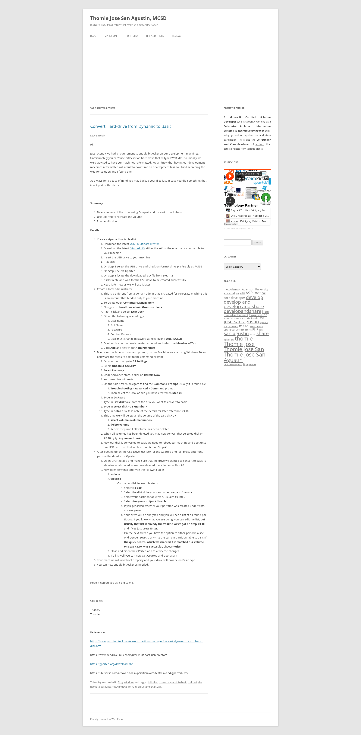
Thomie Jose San (244, 349)
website (252, 364)
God (264, 315)
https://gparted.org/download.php (111, 664)
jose (261, 318)
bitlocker (153, 682)
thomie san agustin (233, 364)
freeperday (255, 315)
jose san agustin (241, 321)
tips (245, 364)
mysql (259, 326)
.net (226, 289)
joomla (254, 318)
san (261, 329)
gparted (111, 686)
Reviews (176, 35)
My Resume (111, 35)
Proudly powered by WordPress (106, 719)
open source (245, 329)
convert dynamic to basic (173, 682)
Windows (129, 682)
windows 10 (123, 686)
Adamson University (255, 289)
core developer (234, 298)
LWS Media (233, 326)
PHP (255, 329)
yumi (134, 686)
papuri (250, 228)
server (253, 334)
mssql (244, 325)
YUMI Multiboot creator (144, 244)
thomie (244, 338)
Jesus (236, 318)
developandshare (242, 311)
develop (254, 297)
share (262, 333)
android (229, 293)
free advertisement (236, 315)
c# (263, 293)
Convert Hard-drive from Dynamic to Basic (130, 126)
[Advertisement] (180, 68)
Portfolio (132, 35)
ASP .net (253, 293)
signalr (227, 339)
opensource (231, 329)
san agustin (236, 333)
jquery (264, 322)
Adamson (235, 289)
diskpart (192, 682)
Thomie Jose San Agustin (235, 228)
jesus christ (245, 318)
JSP (225, 326)
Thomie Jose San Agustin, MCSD (128, 18)
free (265, 311)
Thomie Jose (239, 343)
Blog (93, 35)
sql (232, 339)
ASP (242, 293)
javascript (228, 318)
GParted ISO (137, 248)
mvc (253, 326)
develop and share (244, 306)
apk (237, 293)
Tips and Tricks (155, 35)
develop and (237, 302)
